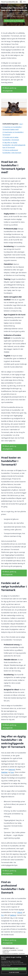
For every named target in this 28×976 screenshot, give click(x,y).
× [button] (26, 956)
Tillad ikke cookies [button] (14, 972)
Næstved (11, 769)
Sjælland (13, 915)
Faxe (12, 772)
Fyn (2, 915)
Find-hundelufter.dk (9, 2)
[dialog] (14, 965)
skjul (21, 124)
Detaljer (9, 965)
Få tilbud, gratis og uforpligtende (14, 21)
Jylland (19, 912)
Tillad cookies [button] (14, 968)
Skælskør (4, 772)
